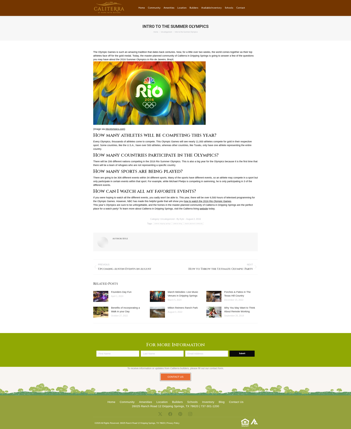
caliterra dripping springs (162, 223)
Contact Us (236, 401)
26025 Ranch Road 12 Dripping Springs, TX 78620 (165, 406)
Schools (192, 401)
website (204, 208)
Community (127, 401)
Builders (177, 401)
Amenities (145, 401)
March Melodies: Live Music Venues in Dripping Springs (183, 294)
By (180, 219)
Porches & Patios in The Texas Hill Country (237, 294)
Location (162, 401)
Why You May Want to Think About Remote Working (239, 309)
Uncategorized (167, 219)
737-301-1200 (210, 406)
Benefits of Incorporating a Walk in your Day (125, 309)
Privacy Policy (173, 423)
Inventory (208, 401)
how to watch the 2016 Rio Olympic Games (207, 201)
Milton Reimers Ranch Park (183, 307)
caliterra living (177, 223)
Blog (222, 401)
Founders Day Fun (121, 292)
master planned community (194, 223)
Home (111, 401)
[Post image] (100, 296)
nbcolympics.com (114, 129)
